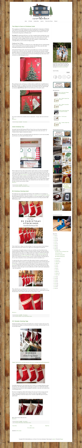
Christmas (16, 186)
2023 (55, 240)
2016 (55, 278)
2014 (55, 281)
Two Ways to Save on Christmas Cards (23, 26)
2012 (55, 285)
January (56, 274)
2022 (55, 242)
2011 (55, 286)
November (57, 258)
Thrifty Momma (24, 186)
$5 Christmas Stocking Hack (20, 191)
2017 (55, 276)
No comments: (25, 121)
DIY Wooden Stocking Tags (20, 321)
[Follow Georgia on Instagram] (64, 78)
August (56, 263)
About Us (42, 21)
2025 (55, 237)
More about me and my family (62, 66)
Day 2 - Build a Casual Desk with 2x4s (64, 105)
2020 (55, 245)
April (56, 269)
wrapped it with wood (38, 195)
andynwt (54, 439)
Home (26, 21)
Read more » (14, 119)
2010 (55, 288)
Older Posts (47, 425)
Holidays (20, 186)
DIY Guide (30, 21)
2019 (55, 247)
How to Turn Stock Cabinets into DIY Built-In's (64, 93)
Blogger (61, 439)
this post (13, 264)
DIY (19, 422)
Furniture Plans (36, 21)
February (57, 273)
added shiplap (46, 195)
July (56, 265)
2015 (55, 280)
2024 (55, 238)
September (57, 261)
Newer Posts (14, 425)
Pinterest (55, 21)
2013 (55, 283)
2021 (55, 243)
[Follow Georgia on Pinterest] (60, 78)
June (56, 266)
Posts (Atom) (19, 430)
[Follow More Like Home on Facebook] (55, 78)
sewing (23, 316)
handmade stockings (42, 253)
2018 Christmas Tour (18, 127)
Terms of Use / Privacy (49, 21)
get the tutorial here (24, 174)
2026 (55, 235)
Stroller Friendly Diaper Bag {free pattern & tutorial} (64, 111)
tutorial (28, 186)
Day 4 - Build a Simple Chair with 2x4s (64, 99)
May (56, 268)
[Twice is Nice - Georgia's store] (69, 78)
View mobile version (30, 427)
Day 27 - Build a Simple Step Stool (64, 123)
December (57, 250)
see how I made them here (26, 255)
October (56, 260)
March (56, 271)
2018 (55, 248)
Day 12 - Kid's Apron (62, 116)
